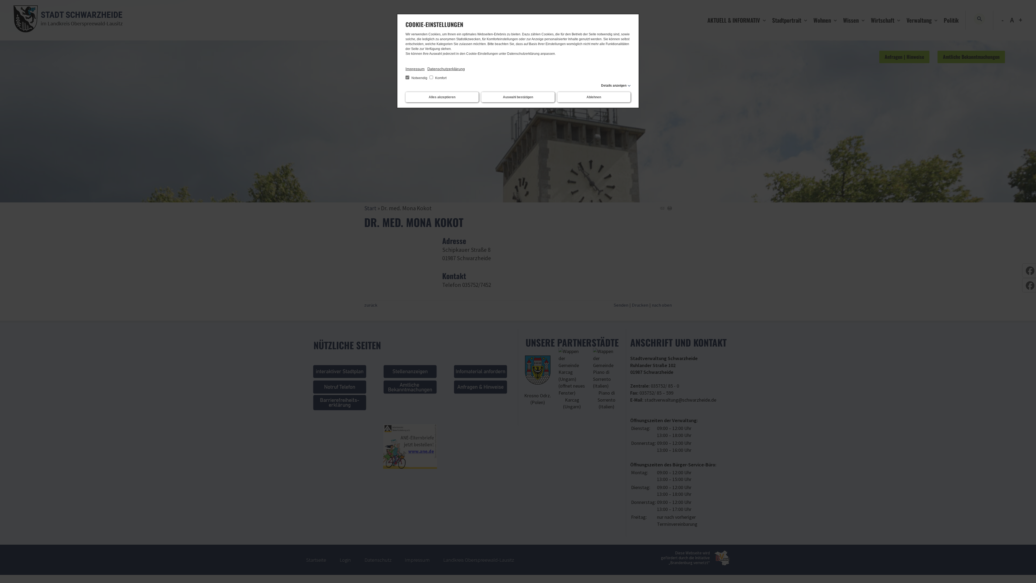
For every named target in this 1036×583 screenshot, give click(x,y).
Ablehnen (594, 97)
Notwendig (419, 78)
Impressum (415, 69)
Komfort (440, 78)
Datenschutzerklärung (446, 69)
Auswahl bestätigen (518, 97)
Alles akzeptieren (442, 97)
